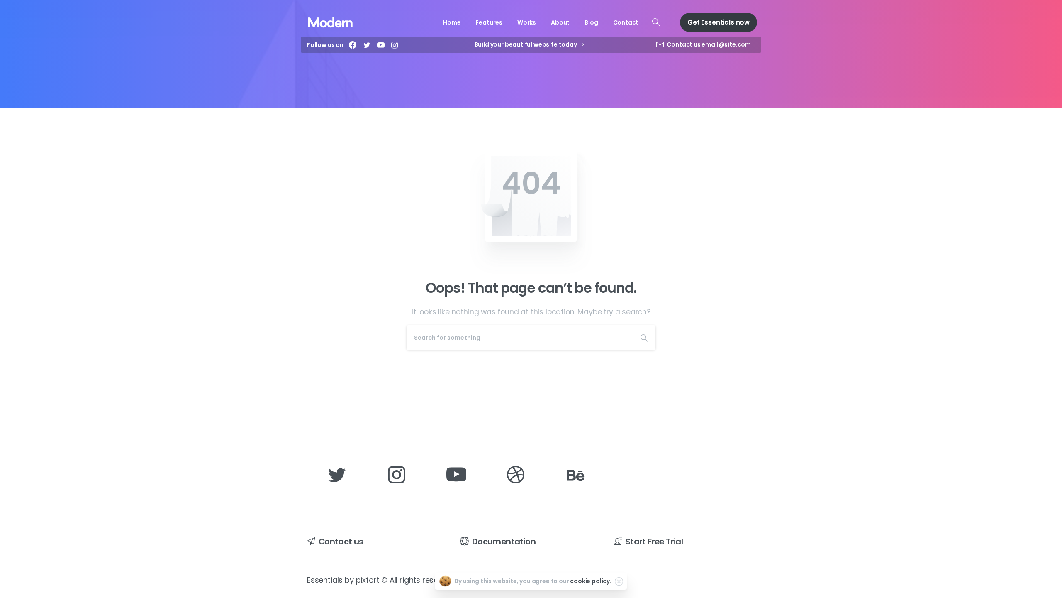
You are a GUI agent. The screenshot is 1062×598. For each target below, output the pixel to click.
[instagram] (394, 45)
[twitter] (367, 45)
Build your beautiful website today (526, 45)
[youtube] (381, 45)
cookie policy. (590, 581)
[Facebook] (353, 45)
